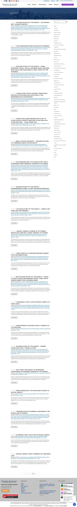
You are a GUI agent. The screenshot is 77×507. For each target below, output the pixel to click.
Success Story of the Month (23, 29)
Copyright (56, 47)
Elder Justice (30, 123)
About (22, 484)
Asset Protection (23, 25)
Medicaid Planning (27, 99)
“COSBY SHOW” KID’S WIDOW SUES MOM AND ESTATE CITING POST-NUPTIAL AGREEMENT (48, 492)
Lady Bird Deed (31, 27)
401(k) (55, 26)
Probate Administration (34, 28)
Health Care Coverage (58, 72)
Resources (56, 4)
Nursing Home (23, 75)
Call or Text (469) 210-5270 (66, 0)
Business (35, 256)
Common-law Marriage (59, 45)
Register (5, 490)
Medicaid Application (18, 99)
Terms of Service (49, 505)
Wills (43, 145)
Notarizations (56, 111)
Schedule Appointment (68, 4)
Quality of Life (25, 50)
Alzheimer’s (56, 30)
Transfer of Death (34, 29)
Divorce (43, 47)
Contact (23, 491)
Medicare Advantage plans (59, 99)
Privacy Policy (37, 505)
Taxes (12, 260)
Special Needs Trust (40, 169)
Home (29, 4)
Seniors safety (57, 130)
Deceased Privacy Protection (60, 49)
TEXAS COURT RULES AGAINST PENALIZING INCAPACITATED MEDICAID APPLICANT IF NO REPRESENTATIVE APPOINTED (29, 95)
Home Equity (24, 27)
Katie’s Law (56, 80)
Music (55, 109)
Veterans (32, 418)
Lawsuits (13, 374)
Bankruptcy (56, 36)
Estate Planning (42, 4)
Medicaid (34, 4)
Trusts (39, 29)
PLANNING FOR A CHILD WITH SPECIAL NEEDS (32, 435)
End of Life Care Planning (38, 25)
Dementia (21, 212)
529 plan (21, 165)
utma (55, 152)
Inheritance (45, 257)
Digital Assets (56, 53)
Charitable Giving (41, 256)
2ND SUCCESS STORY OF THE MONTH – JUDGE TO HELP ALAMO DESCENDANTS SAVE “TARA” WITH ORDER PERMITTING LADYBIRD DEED (29, 278)
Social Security (21, 101)
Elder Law (56, 61)
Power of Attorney (24, 28)
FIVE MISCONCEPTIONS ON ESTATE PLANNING (32, 46)
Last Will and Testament (59, 84)
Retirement (31, 50)
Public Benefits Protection (17, 169)
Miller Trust (19, 417)
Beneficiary (29, 25)
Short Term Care (57, 132)
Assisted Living (22, 123)
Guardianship (18, 27)
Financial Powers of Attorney (40, 166)
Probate (50, 4)
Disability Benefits (37, 47)
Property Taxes (57, 121)
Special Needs (43, 28)
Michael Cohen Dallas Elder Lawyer (40, 99)
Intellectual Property (58, 78)
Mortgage (17, 28)
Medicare (56, 97)
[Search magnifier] (66, 21)
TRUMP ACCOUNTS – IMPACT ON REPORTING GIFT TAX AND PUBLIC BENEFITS (47, 485)
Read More (14, 58)
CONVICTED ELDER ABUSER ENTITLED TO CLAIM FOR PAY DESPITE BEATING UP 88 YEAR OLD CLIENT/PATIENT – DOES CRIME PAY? (29, 120)
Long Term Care (39, 27)
